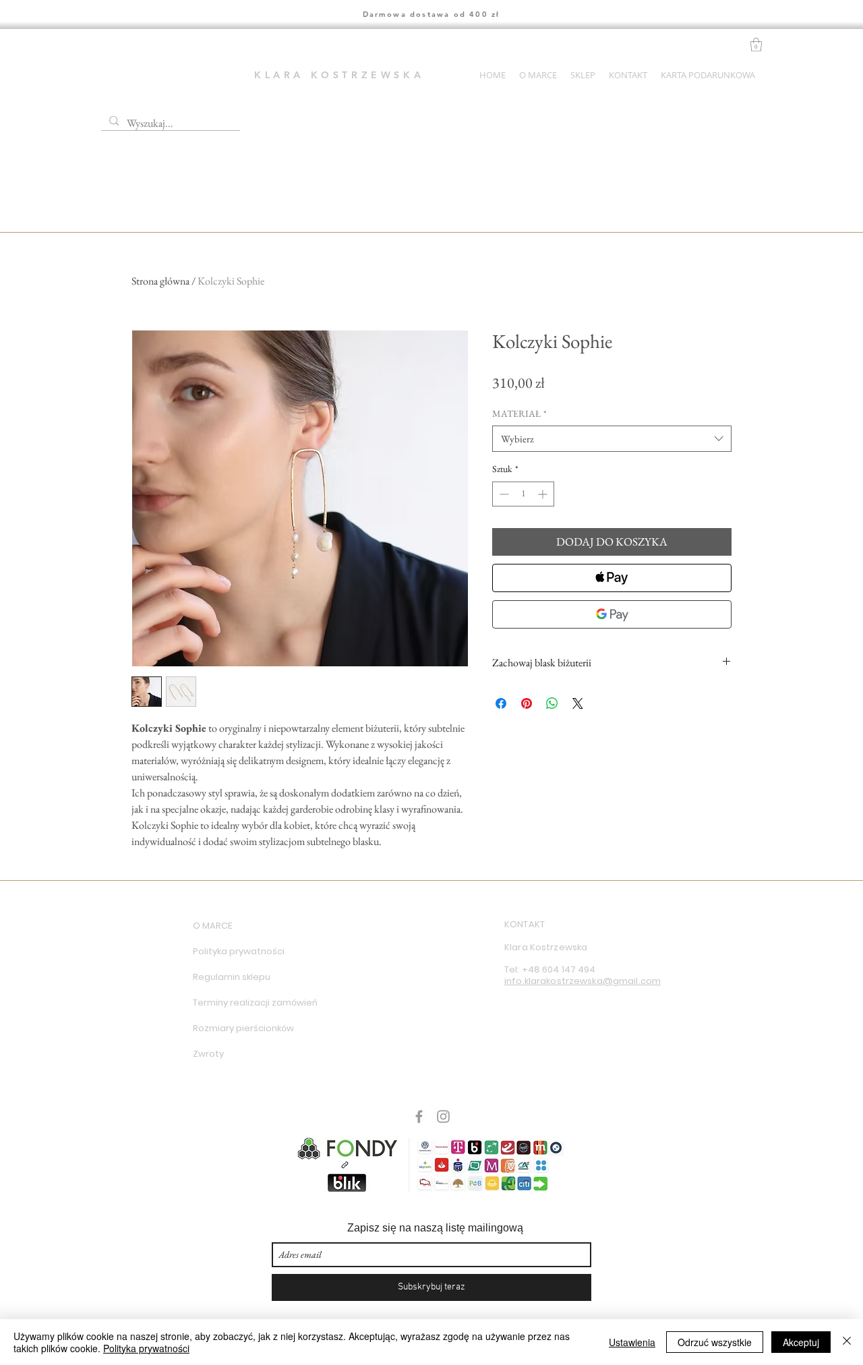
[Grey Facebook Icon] (419, 1116)
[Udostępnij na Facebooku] (501, 703)
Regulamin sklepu (231, 976)
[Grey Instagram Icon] (443, 1116)
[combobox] (612, 439)
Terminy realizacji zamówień (240, 1002)
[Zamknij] (847, 1342)
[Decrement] (502, 494)
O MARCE (212, 925)
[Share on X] (578, 703)
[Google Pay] (612, 614)
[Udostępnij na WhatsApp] (552, 703)
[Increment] (543, 494)
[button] (756, 44)
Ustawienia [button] (632, 1342)
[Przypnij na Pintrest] (526, 703)
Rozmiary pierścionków (240, 1028)
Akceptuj (801, 1342)
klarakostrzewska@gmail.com (593, 981)
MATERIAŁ (519, 413)
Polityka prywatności (239, 951)
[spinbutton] (523, 494)
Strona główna (160, 281)
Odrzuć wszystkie (715, 1342)
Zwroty (208, 1053)
